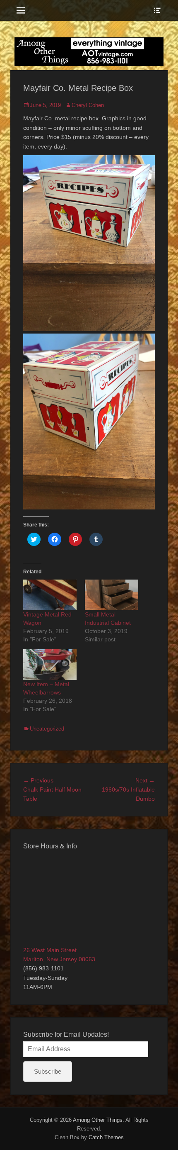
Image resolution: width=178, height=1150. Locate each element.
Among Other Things (98, 1120)
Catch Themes (106, 1137)
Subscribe (47, 1071)
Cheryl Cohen (88, 105)
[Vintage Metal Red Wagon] (50, 595)
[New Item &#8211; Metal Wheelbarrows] (50, 664)
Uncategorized (47, 729)
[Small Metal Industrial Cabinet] (111, 595)
